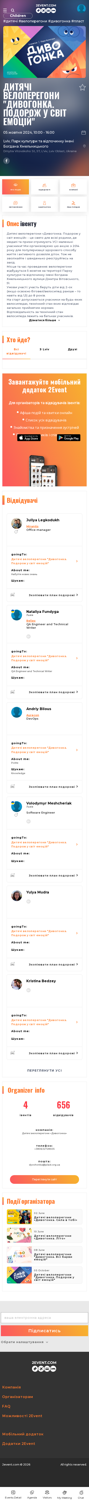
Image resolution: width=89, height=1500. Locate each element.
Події (31, 1201)
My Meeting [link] (64, 1497)
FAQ (6, 1406)
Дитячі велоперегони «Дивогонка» (44, 1133)
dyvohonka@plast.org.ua (44, 1164)
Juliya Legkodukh (42, 520)
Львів (29, 615)
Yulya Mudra (37, 892)
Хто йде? (18, 339)
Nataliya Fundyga (42, 612)
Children (18, 16)
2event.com (10, 1464)
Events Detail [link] (13, 1497)
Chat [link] (81, 1497)
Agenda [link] (32, 1497)
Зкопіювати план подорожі (52, 595)
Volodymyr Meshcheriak (49, 803)
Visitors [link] (47, 1497)
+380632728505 (44, 1149)
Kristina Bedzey (41, 981)
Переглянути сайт (44, 1179)
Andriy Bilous (38, 709)
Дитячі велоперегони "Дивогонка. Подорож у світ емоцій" (39, 561)
